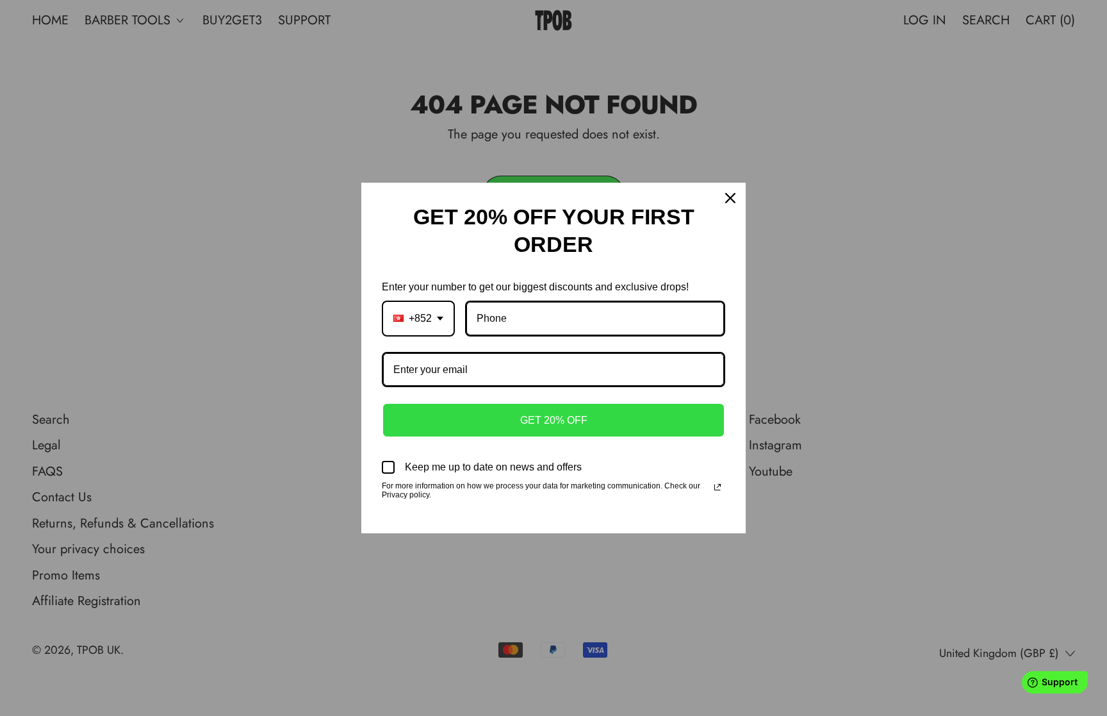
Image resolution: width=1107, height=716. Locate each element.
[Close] (730, 198)
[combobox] (418, 318)
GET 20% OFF (553, 420)
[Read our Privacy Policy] (717, 487)
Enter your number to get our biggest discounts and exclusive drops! (535, 286)
